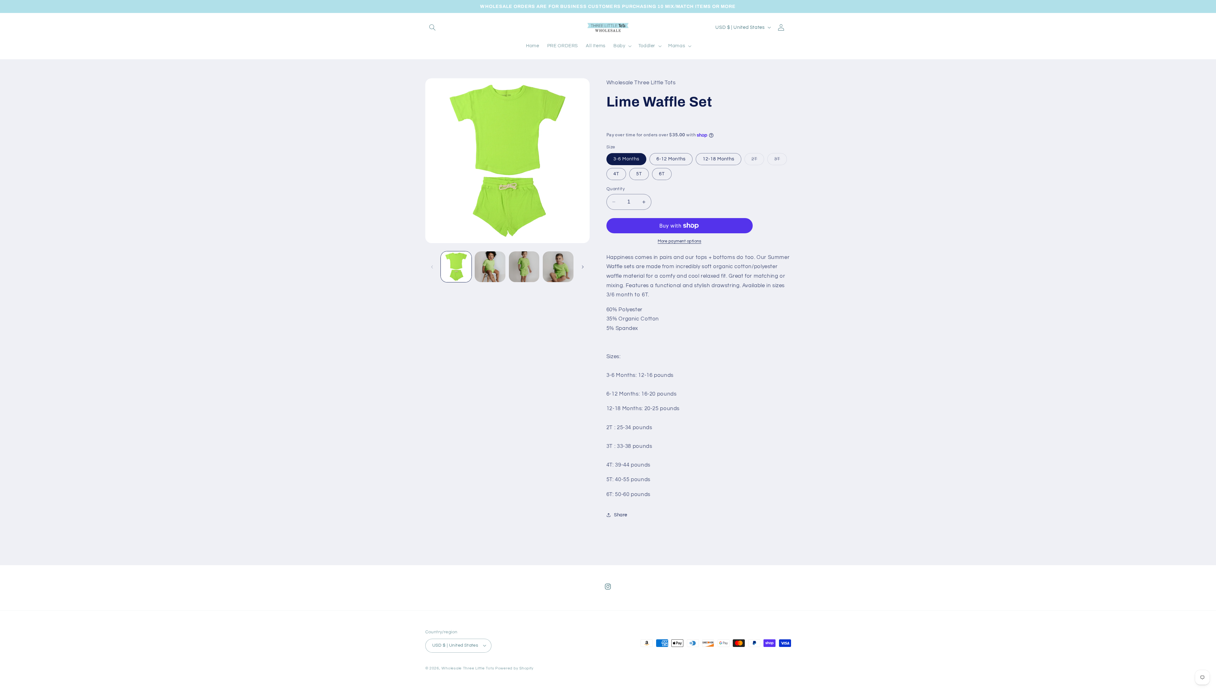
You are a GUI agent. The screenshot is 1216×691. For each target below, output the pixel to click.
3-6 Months (626, 159)
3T (780, 160)
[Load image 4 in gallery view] (558, 266)
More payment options (679, 241)
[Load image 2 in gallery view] (490, 266)
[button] (432, 27)
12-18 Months (719, 159)
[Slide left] (432, 267)
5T (639, 173)
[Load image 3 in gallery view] (524, 266)
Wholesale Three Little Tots (467, 668)
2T (757, 160)
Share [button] (620, 515)
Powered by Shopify (514, 668)
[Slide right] (583, 267)
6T (662, 173)
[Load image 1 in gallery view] (456, 266)
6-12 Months (671, 159)
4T (616, 173)
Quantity (615, 189)
